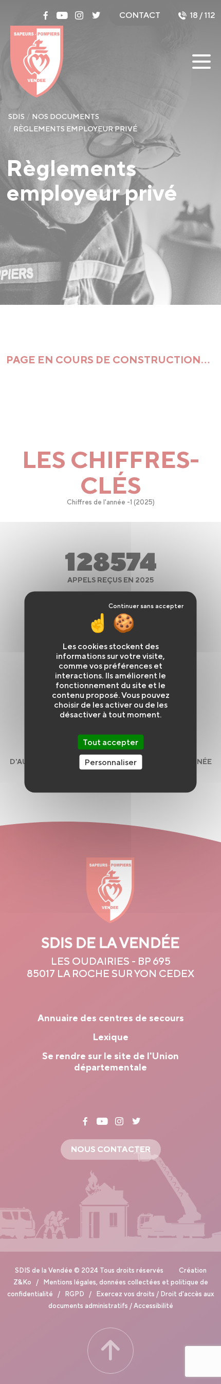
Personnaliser (110, 762)
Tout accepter (110, 742)
